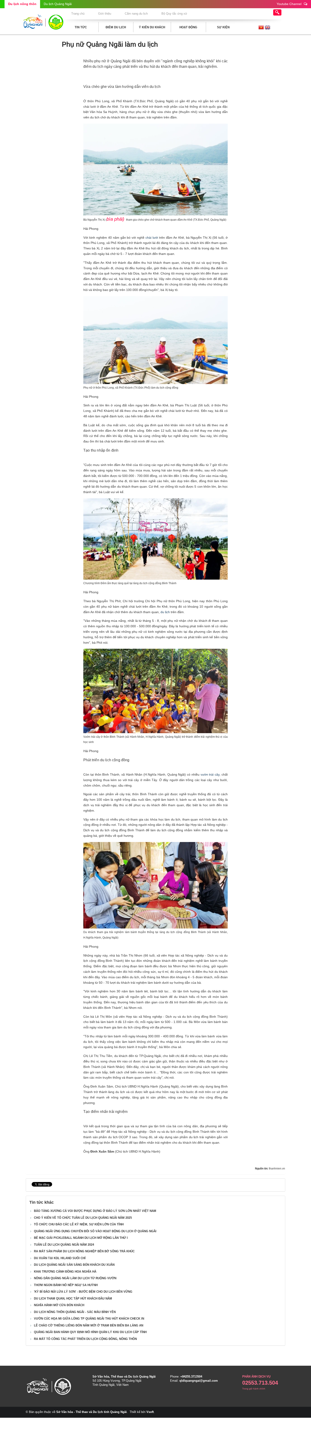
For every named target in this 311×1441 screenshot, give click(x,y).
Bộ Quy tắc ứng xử (174, 13)
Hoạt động (188, 27)
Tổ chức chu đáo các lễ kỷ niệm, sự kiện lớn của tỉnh (79, 1224)
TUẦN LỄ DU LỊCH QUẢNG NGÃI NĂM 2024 (64, 1244)
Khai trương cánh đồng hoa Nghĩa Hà (65, 1271)
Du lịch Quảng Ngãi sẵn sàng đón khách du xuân (74, 1264)
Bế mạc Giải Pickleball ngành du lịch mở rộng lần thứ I (81, 1238)
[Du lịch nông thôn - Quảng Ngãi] (42, 21)
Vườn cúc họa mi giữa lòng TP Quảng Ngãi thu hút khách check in (89, 1318)
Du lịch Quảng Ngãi (58, 4)
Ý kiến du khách (152, 27)
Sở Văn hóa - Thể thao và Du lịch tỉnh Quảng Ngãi (91, 1412)
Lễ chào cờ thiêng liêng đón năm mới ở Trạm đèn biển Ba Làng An (88, 1325)
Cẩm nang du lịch (136, 13)
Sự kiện (223, 27)
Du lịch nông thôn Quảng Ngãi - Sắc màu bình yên (75, 1312)
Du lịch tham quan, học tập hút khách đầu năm (73, 1298)
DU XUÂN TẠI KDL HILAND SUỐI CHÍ (60, 1258)
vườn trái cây (209, 774)
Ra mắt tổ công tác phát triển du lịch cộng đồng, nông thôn (85, 1339)
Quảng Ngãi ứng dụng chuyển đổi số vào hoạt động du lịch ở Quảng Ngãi (95, 1231)
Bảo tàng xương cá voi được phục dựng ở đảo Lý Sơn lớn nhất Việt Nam (95, 1211)
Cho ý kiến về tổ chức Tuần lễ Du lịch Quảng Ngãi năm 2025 (83, 1217)
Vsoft (150, 1412)
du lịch (165, 612)
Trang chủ (77, 13)
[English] (267, 27)
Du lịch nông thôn (22, 4)
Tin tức (81, 27)
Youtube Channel (289, 4)
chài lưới (151, 237)
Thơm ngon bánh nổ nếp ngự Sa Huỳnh (66, 1285)
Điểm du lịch (116, 27)
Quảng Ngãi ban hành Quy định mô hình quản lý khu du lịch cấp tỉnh (90, 1332)
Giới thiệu (104, 13)
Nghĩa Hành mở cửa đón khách (59, 1305)
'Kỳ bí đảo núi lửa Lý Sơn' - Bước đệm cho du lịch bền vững (83, 1291)
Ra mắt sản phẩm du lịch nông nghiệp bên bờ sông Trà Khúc (84, 1251)
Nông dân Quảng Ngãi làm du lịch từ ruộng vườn (75, 1278)
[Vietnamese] (261, 27)
